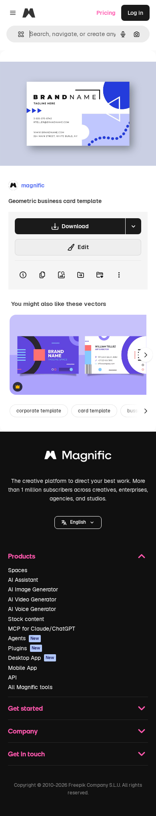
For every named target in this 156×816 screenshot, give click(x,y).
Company (23, 731)
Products (21, 556)
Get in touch (26, 754)
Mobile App (22, 667)
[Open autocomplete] (18, 34)
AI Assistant (23, 579)
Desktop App (31, 657)
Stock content (26, 619)
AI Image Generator (33, 589)
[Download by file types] (133, 226)
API (12, 677)
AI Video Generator (32, 599)
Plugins (24, 648)
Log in (135, 12)
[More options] (119, 275)
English (78, 522)
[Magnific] (78, 457)
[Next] (145, 355)
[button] (78, 522)
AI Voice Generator (32, 609)
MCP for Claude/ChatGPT (41, 628)
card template (94, 411)
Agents (23, 638)
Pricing (106, 12)
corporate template (38, 411)
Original (51, 68)
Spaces (17, 570)
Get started (25, 708)
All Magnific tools (30, 687)
